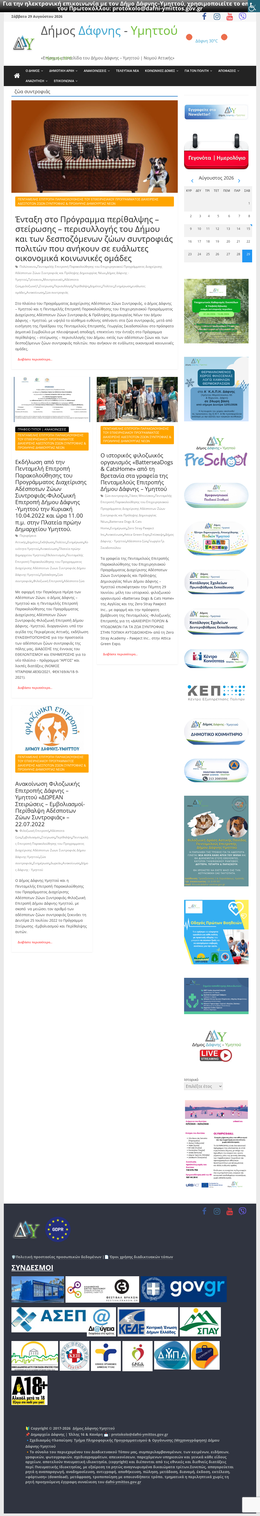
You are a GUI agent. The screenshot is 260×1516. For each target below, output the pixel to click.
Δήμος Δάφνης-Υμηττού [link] (94, 1428)
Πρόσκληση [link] (48, 574)
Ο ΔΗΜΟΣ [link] (33, 71)
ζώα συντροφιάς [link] (56, 292)
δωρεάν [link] (56, 863)
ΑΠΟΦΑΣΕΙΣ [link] (227, 71)
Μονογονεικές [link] (53, 279)
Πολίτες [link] (108, 286)
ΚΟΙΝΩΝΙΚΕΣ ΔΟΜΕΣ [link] (160, 71)
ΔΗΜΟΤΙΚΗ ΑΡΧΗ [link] (61, 71)
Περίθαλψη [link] (81, 286)
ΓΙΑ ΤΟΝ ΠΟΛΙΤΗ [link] (197, 71)
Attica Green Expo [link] (137, 534)
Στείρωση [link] (46, 286)
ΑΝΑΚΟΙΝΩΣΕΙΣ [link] (95, 71)
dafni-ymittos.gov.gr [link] (123, 1481)
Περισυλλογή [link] (63, 286)
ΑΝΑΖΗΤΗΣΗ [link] (35, 81)
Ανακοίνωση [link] (35, 292)
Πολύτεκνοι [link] (28, 266)
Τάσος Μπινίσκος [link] (141, 495)
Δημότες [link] (96, 286)
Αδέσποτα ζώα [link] (74, 581)
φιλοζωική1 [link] (30, 286)
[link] (254, 6)
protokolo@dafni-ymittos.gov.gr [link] (157, 8)
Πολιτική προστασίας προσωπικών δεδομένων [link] (58, 1256)
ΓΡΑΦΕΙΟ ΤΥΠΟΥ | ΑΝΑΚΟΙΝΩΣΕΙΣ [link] (42, 429)
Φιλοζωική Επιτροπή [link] (48, 581)
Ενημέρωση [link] (123, 286)
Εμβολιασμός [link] (31, 837)
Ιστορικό (191, 1079)
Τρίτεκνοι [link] (35, 279)
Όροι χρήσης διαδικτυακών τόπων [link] (141, 1256)
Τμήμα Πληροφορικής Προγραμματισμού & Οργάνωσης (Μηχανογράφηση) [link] (140, 1440)
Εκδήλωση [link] (47, 542)
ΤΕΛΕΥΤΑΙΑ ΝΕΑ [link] (127, 71)
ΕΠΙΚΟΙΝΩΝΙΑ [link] (64, 81)
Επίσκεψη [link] (157, 534)
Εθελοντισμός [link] (55, 555)
